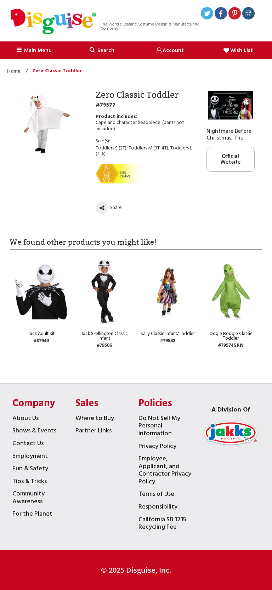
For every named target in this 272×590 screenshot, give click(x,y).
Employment (30, 457)
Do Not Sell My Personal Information (159, 427)
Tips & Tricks (29, 482)
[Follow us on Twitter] (207, 14)
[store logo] (53, 22)
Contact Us (28, 444)
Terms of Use (156, 494)
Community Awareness (28, 498)
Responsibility (157, 507)
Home (14, 71)
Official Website (230, 159)
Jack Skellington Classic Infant (104, 336)
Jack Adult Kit (41, 333)
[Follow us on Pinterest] (234, 14)
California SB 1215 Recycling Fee (162, 524)
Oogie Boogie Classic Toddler (231, 336)
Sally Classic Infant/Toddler (168, 333)
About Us (25, 419)
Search (105, 50)
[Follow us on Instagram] (248, 14)
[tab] (102, 50)
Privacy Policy (157, 447)
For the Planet (32, 514)
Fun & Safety (30, 469)
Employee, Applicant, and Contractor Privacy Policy (164, 471)
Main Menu (37, 50)
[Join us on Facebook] (221, 14)
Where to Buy (94, 419)
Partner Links (93, 431)
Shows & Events (34, 431)
